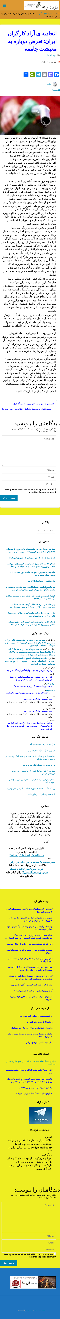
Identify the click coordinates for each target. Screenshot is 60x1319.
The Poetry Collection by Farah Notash (27, 855)
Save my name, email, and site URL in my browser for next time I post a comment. (29, 491)
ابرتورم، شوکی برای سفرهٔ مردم (41, 750)
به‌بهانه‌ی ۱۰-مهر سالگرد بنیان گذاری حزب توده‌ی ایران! (32, 605)
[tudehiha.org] (41, 5)
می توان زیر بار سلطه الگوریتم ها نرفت (38, 764)
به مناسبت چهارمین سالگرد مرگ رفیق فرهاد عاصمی (31, 614)
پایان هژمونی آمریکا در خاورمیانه (41, 794)
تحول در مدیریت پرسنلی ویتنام (42, 744)
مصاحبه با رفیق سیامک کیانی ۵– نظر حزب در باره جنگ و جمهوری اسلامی (32, 781)
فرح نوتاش (50, 683)
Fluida (29, 1310)
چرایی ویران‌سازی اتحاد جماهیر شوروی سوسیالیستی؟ (28, 870)
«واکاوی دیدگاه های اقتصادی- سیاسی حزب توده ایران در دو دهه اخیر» (31, 1062)
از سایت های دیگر (47, 13)
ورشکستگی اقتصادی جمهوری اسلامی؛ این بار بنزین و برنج (31, 788)
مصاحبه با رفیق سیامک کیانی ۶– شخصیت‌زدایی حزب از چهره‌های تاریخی (32, 772)
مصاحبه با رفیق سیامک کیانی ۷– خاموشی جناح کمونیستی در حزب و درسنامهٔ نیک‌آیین (30, 757)
